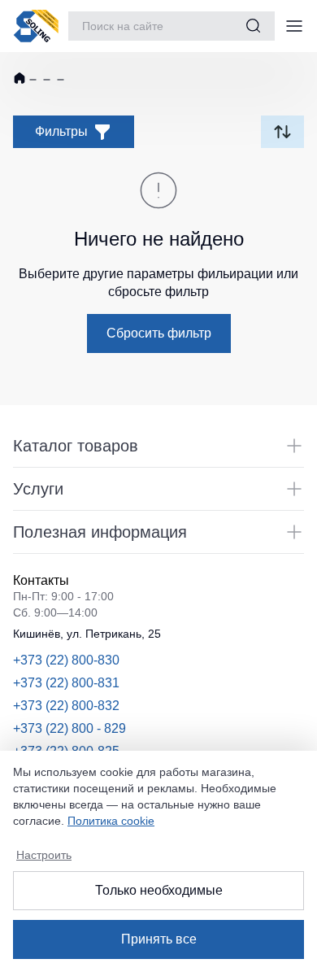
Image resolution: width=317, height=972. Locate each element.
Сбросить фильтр (158, 333)
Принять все (159, 939)
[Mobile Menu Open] (294, 26)
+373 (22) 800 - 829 (69, 728)
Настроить (44, 854)
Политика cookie (110, 820)
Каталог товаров (75, 446)
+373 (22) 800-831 (66, 683)
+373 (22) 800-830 (66, 660)
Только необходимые (159, 890)
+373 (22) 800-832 (66, 706)
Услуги (38, 489)
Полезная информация (100, 532)
